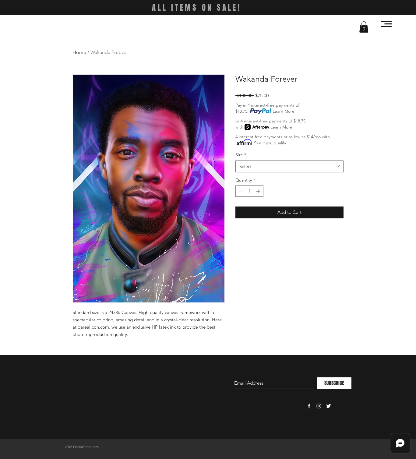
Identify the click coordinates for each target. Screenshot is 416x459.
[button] (363, 27)
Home (79, 52)
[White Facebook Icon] (309, 406)
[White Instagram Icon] (319, 406)
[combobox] (289, 166)
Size (240, 154)
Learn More (283, 111)
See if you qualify (270, 143)
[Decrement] (240, 191)
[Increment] (259, 191)
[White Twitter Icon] (329, 406)
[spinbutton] (249, 191)
